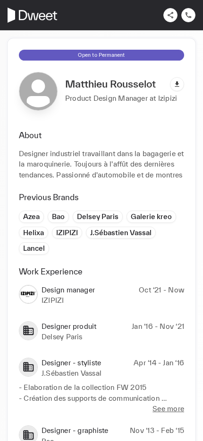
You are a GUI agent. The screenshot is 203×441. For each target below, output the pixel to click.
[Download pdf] (177, 84)
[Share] (170, 15)
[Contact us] (188, 15)
